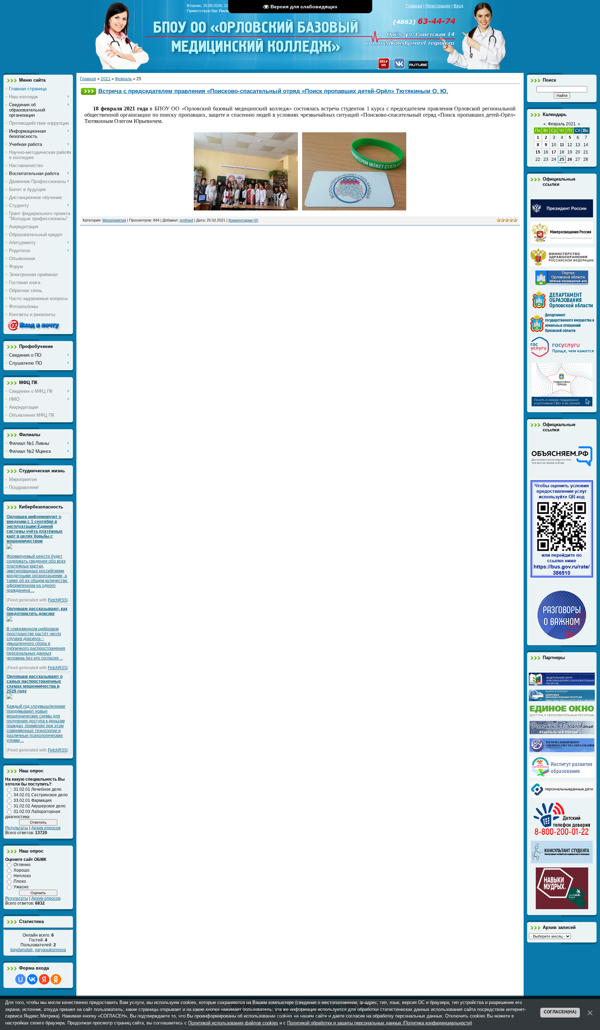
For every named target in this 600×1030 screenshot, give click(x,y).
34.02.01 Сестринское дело (41, 794)
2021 (105, 78)
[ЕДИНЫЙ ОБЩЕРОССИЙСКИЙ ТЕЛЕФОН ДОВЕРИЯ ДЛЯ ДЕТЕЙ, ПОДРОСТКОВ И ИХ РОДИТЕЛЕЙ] (561, 835)
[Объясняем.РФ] (562, 465)
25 (561, 159)
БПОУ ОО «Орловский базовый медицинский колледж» (256, 32)
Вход (458, 5)
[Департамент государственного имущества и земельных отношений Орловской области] (562, 331)
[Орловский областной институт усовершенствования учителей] (562, 776)
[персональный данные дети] (562, 796)
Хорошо (22, 870)
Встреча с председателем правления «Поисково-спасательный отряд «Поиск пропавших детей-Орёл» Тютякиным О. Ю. (273, 91)
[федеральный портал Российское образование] (562, 732)
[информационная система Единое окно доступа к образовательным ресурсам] (562, 715)
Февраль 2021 (562, 124)
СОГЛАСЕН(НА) (560, 1012)
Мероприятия (114, 220)
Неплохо (22, 875)
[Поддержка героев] (562, 404)
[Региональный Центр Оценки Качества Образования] (562, 750)
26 (569, 159)
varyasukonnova (50, 949)
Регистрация (437, 5)
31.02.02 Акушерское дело (40, 806)
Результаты (16, 827)
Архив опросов (45, 827)
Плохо (20, 881)
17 (553, 152)
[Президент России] (562, 216)
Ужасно (21, 886)
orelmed (186, 220)
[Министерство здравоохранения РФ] (562, 265)
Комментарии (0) (243, 220)
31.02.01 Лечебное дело (37, 789)
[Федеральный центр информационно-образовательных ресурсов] (562, 684)
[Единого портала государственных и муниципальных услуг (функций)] (562, 357)
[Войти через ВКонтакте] (32, 979)
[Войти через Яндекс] (44, 979)
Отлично (22, 864)
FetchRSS (57, 600)
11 (562, 144)
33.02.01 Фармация (33, 800)
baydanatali (21, 949)
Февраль (123, 78)
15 (537, 152)
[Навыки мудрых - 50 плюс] (562, 907)
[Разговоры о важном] (562, 638)
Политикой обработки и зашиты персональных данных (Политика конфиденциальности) (379, 1022)
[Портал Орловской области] (561, 283)
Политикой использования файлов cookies (233, 1022)
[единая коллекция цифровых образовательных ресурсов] (562, 699)
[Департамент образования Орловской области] (562, 307)
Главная (414, 5)
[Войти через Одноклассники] (56, 979)
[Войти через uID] (20, 979)
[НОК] (562, 576)
